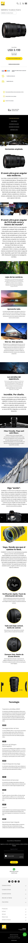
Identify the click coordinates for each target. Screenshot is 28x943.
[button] (2, 30)
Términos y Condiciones (14, 936)
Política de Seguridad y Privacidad (14, 937)
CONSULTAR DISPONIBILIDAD (14, 58)
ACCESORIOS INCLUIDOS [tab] (14, 124)
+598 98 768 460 (14, 873)
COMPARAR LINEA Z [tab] (14, 129)
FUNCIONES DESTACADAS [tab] (14, 118)
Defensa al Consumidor (14, 934)
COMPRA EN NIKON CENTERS (14, 64)
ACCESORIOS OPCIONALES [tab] (14, 127)
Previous (2, 465)
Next (26, 465)
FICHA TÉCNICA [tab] (14, 121)
